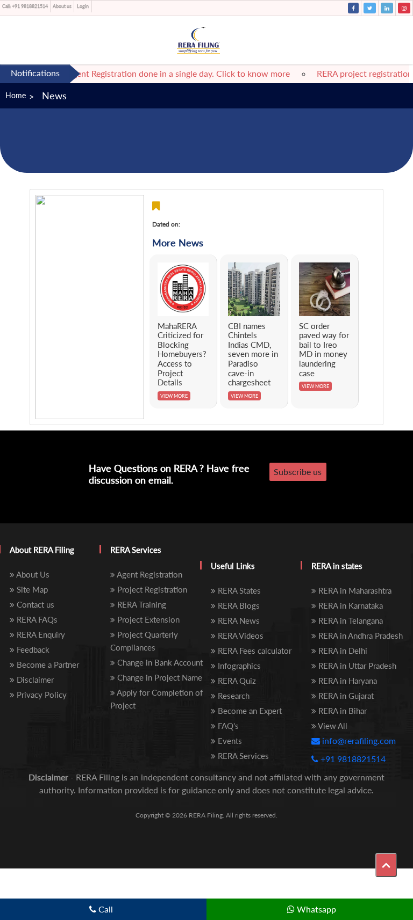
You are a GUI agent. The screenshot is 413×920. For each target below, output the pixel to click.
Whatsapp (315, 909)
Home (15, 95)
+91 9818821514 (25, 6)
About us (62, 6)
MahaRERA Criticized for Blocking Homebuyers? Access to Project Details (182, 354)
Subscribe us (298, 471)
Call (104, 909)
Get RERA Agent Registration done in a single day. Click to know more (153, 73)
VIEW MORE (174, 396)
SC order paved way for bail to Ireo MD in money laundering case (324, 349)
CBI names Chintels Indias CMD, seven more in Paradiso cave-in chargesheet (253, 354)
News (54, 95)
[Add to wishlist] (156, 205)
